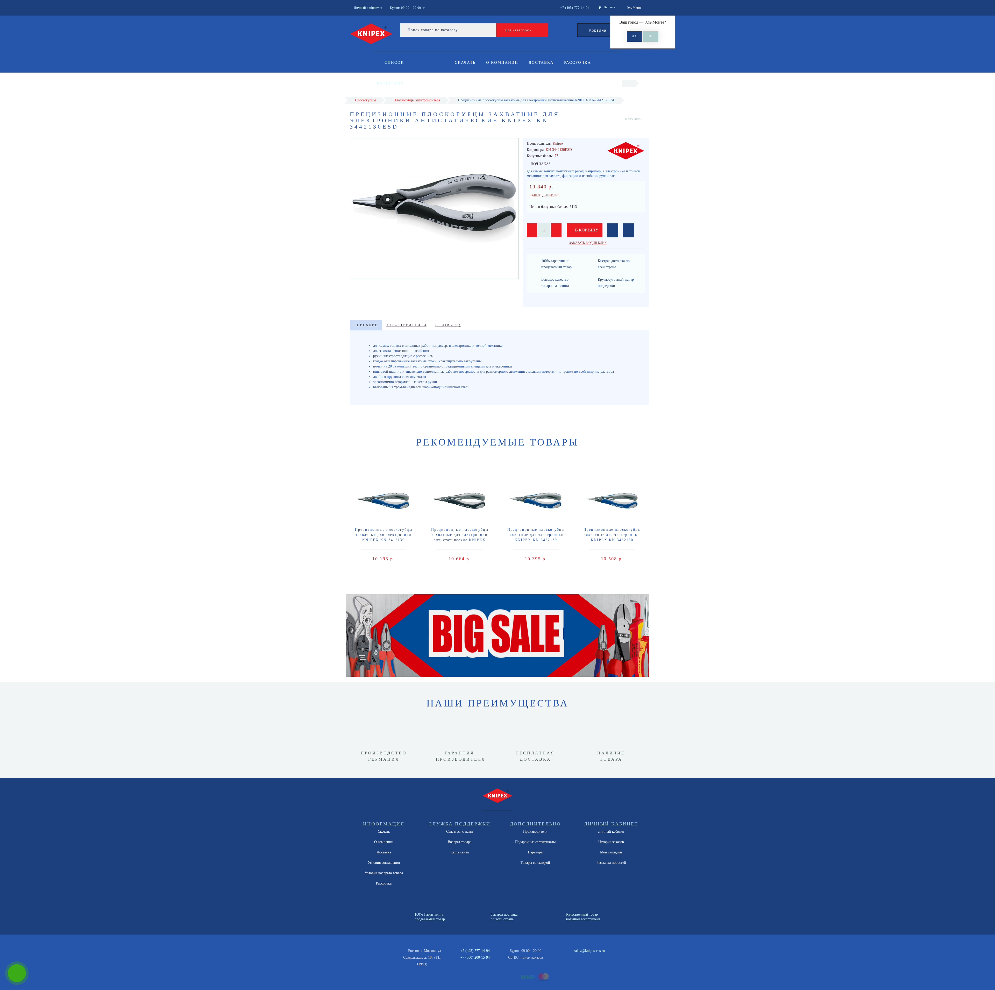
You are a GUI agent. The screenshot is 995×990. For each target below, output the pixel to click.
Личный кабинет (611, 831)
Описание (366, 325)
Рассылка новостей (611, 863)
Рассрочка (577, 62)
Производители (535, 831)
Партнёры (535, 852)
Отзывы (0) (448, 325)
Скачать (465, 62)
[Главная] (628, 83)
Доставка (541, 62)
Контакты (467, 83)
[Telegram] (563, 957)
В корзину (586, 230)
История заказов (611, 842)
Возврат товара (459, 842)
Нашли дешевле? (543, 195)
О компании (502, 62)
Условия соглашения (384, 863)
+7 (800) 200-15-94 (475, 957)
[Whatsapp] (554, 956)
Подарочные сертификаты (535, 842)
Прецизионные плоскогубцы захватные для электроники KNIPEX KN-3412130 (383, 535)
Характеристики (406, 325)
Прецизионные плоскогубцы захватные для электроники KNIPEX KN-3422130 (536, 535)
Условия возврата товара (384, 873)
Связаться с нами (459, 831)
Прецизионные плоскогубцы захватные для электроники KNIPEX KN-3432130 (612, 535)
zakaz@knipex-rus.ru (589, 951)
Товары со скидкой (535, 863)
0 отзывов (633, 119)
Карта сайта (460, 852)
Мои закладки (611, 852)
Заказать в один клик (588, 243)
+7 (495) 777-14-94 (475, 951)
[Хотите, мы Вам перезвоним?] (17, 973)
